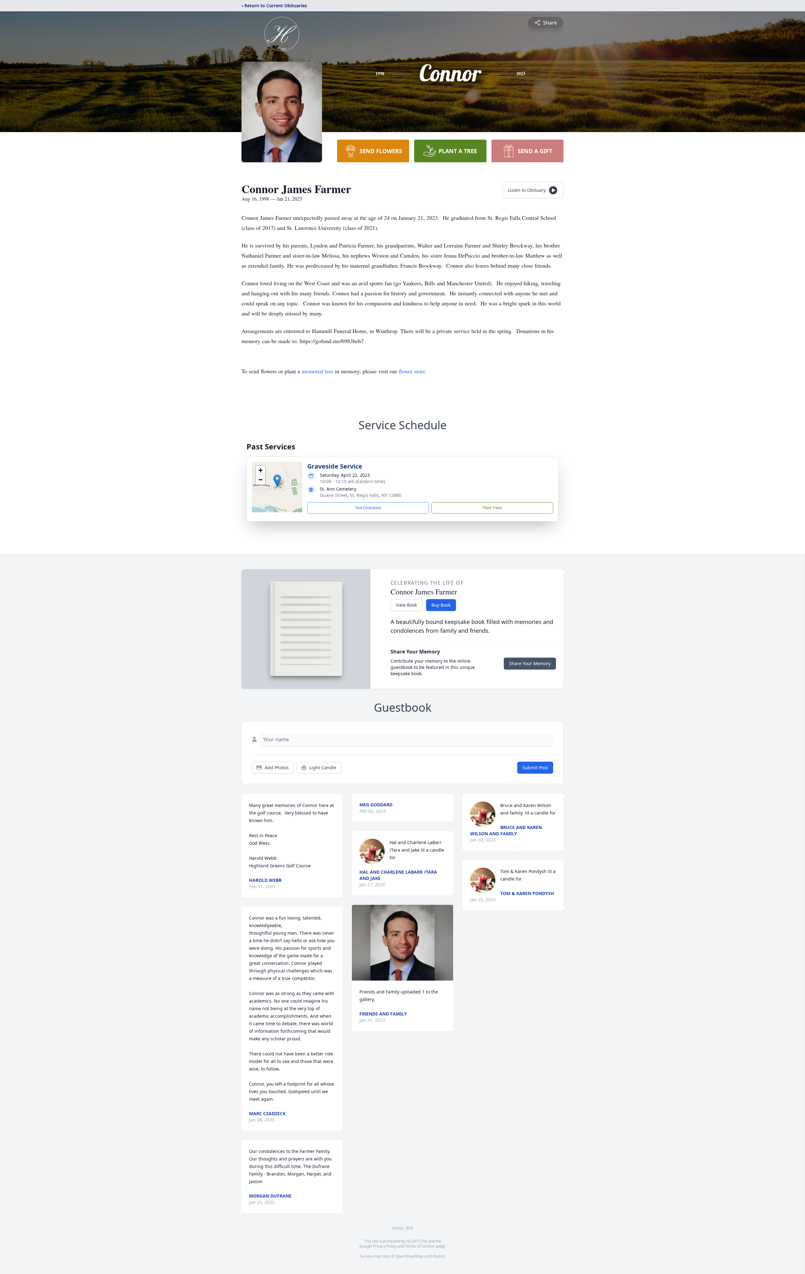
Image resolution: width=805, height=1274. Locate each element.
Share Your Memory (530, 663)
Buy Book (441, 605)
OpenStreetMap (409, 1256)
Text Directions (368, 507)
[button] (277, 480)
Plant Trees (492, 507)
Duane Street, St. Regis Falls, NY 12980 (360, 495)
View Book (406, 605)
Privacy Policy (385, 1246)
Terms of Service (419, 1246)
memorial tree (317, 371)
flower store (412, 371)
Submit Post (535, 768)
